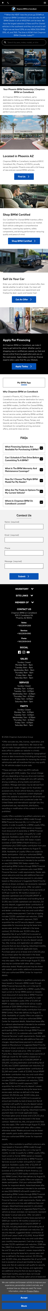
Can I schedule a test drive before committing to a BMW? (22, 459)
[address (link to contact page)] (2, 3)
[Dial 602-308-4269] (8, 3)
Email (12, 535)
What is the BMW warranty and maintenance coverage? (21, 469)
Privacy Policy (33, 1291)
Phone (7, 548)
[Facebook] (19, 652)
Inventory (22, 589)
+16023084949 (24, 641)
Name (12, 522)
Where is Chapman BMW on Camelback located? (19, 502)
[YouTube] (28, 652)
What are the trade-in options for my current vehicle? (22, 491)
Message (13, 561)
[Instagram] (24, 652)
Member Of (22, 602)
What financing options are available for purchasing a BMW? (22, 448)
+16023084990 (24, 633)
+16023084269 (24, 625)
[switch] (45, 3)
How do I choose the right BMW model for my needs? (21, 480)
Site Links (22, 596)
